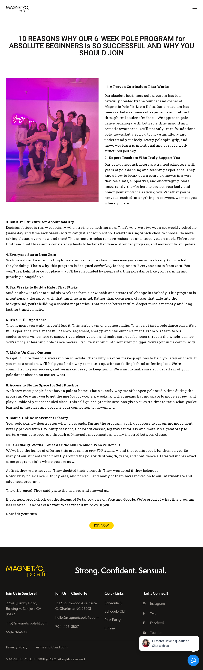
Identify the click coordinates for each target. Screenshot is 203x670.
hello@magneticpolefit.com (77, 617)
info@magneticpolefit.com (27, 623)
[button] (194, 8)
